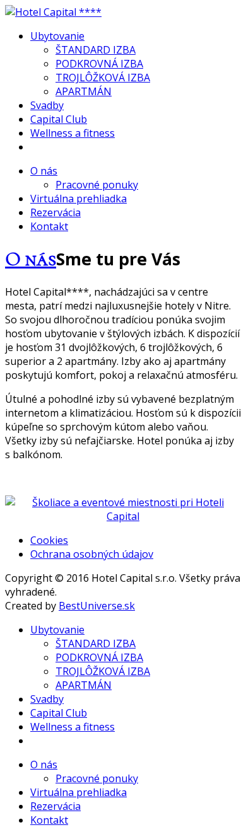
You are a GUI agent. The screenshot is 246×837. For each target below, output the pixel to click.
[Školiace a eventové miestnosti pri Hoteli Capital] (123, 516)
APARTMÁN (84, 91)
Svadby (47, 105)
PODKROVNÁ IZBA (99, 64)
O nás (43, 171)
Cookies (49, 540)
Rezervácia (55, 212)
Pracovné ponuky (97, 185)
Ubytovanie (57, 36)
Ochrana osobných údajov (91, 554)
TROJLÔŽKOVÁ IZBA (103, 77)
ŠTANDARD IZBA (96, 50)
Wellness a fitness (72, 133)
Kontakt (49, 226)
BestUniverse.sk (97, 606)
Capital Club (58, 119)
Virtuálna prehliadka (78, 198)
